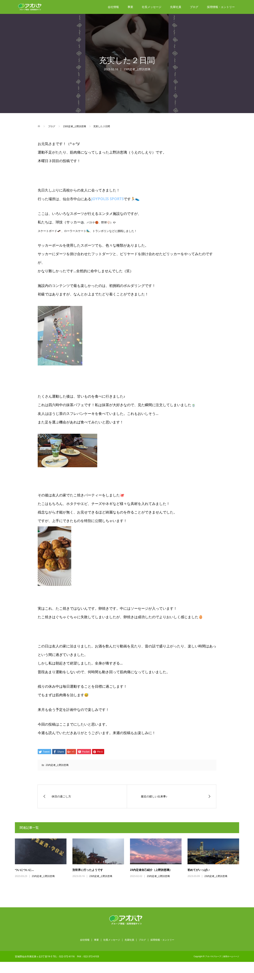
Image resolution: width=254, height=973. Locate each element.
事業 (130, 7)
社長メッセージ (151, 7)
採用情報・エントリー (221, 7)
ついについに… (24, 870)
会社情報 (113, 7)
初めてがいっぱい (199, 870)
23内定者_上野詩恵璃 (137, 69)
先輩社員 (175, 7)
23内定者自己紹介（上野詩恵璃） (151, 870)
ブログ (194, 7)
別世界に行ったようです (87, 870)
